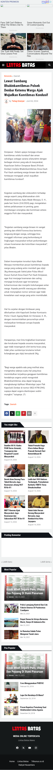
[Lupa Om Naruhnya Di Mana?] (11, 698)
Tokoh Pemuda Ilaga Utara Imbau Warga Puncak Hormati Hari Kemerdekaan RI (36, 449)
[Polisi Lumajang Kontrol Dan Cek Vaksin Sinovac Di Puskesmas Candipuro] (11, 608)
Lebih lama (45, 562)
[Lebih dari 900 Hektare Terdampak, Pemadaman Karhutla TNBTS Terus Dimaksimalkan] (38, 470)
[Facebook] (6, 413)
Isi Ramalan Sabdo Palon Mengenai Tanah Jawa (30, 632)
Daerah (17, 76)
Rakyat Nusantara (27, 765)
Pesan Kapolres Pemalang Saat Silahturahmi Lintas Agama (33, 708)
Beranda (8, 76)
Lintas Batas (23, 761)
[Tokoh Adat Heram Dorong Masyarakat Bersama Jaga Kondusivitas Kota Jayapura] (38, 501)
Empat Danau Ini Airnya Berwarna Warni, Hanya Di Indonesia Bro (34, 620)
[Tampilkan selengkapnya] (35, 413)
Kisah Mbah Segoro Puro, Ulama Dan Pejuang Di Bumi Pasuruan (25, 591)
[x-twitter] (23, 747)
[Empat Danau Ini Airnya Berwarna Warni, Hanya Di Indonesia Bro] (11, 622)
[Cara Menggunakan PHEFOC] (11, 686)
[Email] (29, 413)
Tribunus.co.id (37, 761)
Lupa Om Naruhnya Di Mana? (32, 695)
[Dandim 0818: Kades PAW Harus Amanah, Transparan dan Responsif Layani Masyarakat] (14, 436)
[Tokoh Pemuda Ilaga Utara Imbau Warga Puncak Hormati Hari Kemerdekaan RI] (38, 436)
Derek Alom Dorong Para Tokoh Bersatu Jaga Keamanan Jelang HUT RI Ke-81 (14, 483)
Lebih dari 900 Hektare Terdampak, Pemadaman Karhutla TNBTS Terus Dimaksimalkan (38, 483)
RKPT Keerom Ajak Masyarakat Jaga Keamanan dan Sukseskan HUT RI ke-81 (14, 514)
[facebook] (17, 747)
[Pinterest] (23, 413)
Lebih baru (7, 562)
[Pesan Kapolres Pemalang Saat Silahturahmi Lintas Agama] (11, 710)
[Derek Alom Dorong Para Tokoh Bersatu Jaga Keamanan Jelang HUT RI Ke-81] (14, 470)
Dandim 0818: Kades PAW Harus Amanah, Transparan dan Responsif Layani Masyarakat (12, 451)
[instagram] (35, 747)
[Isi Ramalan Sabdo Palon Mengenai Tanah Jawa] (11, 634)
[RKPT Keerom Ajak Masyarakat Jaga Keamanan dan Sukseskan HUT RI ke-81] (14, 501)
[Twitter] (12, 413)
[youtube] (29, 747)
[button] (3, 65)
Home (12, 761)
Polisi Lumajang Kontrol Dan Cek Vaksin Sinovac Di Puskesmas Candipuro (33, 608)
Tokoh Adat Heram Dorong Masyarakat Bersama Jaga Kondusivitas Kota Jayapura (36, 516)
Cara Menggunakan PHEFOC (32, 683)
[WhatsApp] (18, 413)
